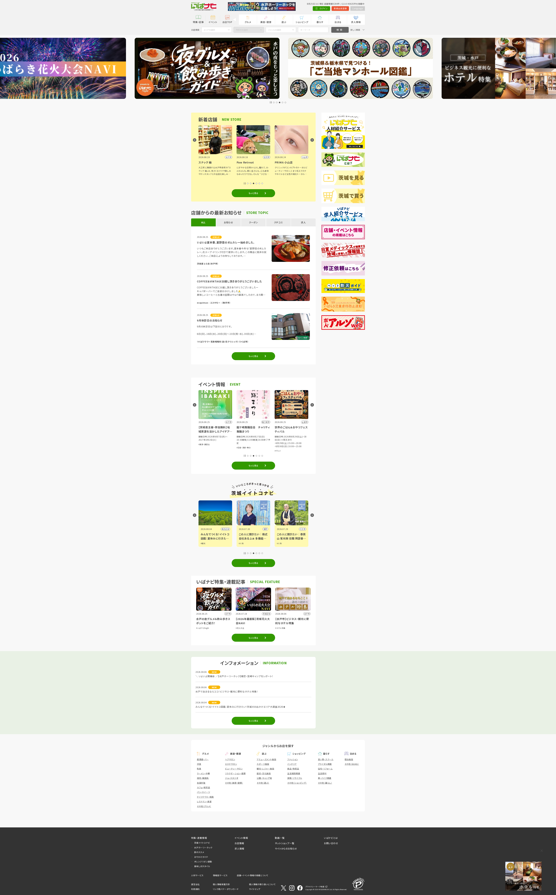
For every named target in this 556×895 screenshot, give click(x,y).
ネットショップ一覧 (284, 843)
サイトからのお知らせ (286, 848)
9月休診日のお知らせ (209, 320)
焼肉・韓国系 (203, 778)
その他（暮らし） (325, 782)
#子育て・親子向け (296, 450)
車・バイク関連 (324, 778)
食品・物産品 (293, 768)
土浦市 (302, 529)
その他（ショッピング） (297, 782)
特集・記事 (198, 22)
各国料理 (201, 782)
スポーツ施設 (263, 764)
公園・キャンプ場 (264, 778)
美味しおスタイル (202, 866)
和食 (199, 768)
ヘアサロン (230, 759)
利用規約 (195, 889)
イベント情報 (241, 838)
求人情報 (356, 22)
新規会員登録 (340, 8)
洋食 (199, 764)
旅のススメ (199, 852)
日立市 (264, 529)
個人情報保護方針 (221, 884)
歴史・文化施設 (264, 773)
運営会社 (195, 884)
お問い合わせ (331, 843)
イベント (213, 22)
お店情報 (239, 843)
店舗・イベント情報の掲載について (252, 875)
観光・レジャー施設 (265, 768)
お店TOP (227, 22)
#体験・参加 (241, 444)
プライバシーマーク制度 (314, 886)
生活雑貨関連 (293, 773)
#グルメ (202, 450)
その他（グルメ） (204, 806)
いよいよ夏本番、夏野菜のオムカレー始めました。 (226, 242)
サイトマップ (254, 889)
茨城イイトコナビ (202, 842)
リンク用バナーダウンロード (225, 889)
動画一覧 (280, 838)
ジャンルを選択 (274, 29)
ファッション (292, 759)
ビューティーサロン (234, 768)
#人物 (203, 543)
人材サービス (197, 875)
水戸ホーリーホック (203, 847)
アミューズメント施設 (266, 759)
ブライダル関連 (325, 764)
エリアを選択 (209, 29)
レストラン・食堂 (204, 801)
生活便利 (322, 773)
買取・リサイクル (294, 778)
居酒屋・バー (203, 759)
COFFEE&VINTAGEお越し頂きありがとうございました (229, 281)
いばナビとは (331, 838)
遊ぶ (283, 22)
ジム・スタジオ (231, 778)
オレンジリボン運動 (203, 861)
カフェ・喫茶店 (203, 787)
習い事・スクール (325, 759)
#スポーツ (251, 444)
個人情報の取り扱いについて (262, 884)
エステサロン (231, 764)
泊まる (337, 22)
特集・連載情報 (199, 838)
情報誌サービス (220, 875)
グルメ (248, 22)
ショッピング (302, 22)
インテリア (292, 764)
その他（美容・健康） (234, 782)
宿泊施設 (349, 759)
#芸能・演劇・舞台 (282, 450)
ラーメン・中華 (203, 773)
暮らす (320, 22)
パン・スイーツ (203, 792)
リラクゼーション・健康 (235, 773)
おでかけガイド (201, 856)
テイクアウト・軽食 (205, 796)
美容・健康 (265, 22)
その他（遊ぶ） (263, 782)
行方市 (226, 529)
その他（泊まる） (352, 764)
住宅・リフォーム (325, 768)
